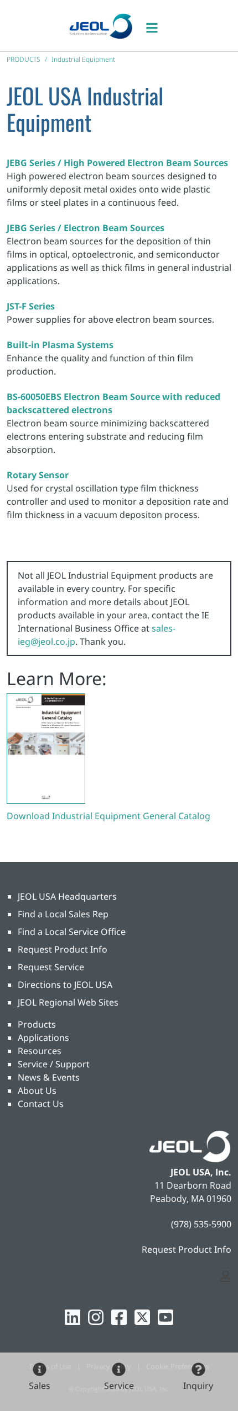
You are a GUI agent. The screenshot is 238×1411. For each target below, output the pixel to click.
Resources (39, 1051)
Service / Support (54, 1064)
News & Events (49, 1077)
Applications (43, 1037)
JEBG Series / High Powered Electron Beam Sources (117, 163)
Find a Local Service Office (72, 932)
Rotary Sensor (38, 475)
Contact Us (41, 1104)
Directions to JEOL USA (65, 985)
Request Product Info (62, 949)
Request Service (51, 967)
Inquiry (198, 1386)
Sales (39, 1386)
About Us (37, 1090)
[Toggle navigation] (158, 26)
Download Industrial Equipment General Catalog (108, 816)
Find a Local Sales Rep (63, 914)
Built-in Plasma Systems (60, 345)
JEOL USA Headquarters (67, 896)
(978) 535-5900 (201, 1224)
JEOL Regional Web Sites (68, 1002)
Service (119, 1386)
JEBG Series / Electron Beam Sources (85, 228)
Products (37, 1024)
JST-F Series (31, 306)
